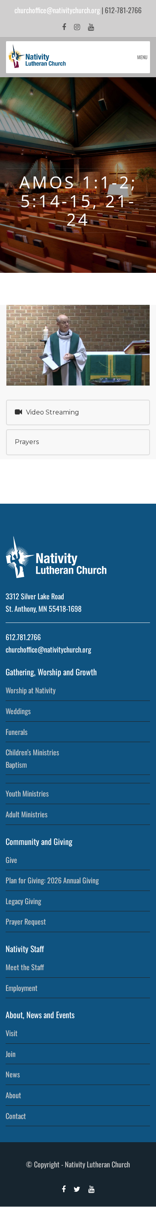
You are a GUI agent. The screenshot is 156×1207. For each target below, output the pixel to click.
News (13, 1074)
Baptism (16, 764)
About (13, 1095)
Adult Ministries (27, 814)
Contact (16, 1116)
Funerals (17, 732)
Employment (22, 988)
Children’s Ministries (32, 752)
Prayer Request (26, 921)
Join (11, 1054)
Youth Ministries (27, 793)
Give (11, 860)
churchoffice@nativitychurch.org (57, 10)
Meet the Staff (25, 967)
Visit (12, 1033)
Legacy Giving (23, 901)
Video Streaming (52, 412)
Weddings (18, 711)
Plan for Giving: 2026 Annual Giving (52, 880)
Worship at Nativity (31, 690)
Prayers (27, 442)
